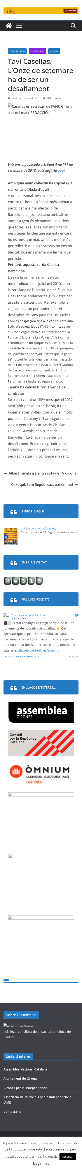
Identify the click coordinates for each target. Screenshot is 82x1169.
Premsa (54, 51)
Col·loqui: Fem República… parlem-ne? (42, 484)
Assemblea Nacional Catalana (28, 615)
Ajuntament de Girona (20, 1078)
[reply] (69, 656)
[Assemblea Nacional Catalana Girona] (8, 25)
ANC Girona (53, 98)
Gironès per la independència (25, 1088)
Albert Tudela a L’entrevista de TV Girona (43, 473)
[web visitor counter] (23, 579)
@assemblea (19, 618)
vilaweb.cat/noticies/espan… (38, 650)
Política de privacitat (36, 1031)
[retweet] (73, 656)
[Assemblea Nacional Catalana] (6, 616)
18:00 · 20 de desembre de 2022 (21, 656)
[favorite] (77, 656)
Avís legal (10, 1031)
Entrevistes (37, 51)
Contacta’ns (12, 1111)
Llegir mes (41, 1163)
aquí (61, 170)
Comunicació (17, 51)
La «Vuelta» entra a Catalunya (39, 528)
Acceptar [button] (67, 1157)
